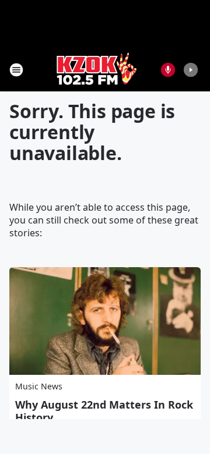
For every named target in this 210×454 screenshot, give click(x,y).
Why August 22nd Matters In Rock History (104, 411)
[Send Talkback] (168, 70)
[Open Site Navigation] (16, 70)
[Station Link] (96, 69)
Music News (38, 386)
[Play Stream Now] (191, 70)
